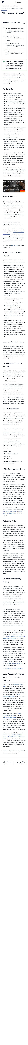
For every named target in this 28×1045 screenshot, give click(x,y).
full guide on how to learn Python (15, 668)
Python (6, 6)
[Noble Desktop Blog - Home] (3, 2)
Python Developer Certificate (9, 511)
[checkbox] (14, 30)
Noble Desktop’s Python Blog (15, 663)
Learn (3, 6)
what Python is (14, 245)
